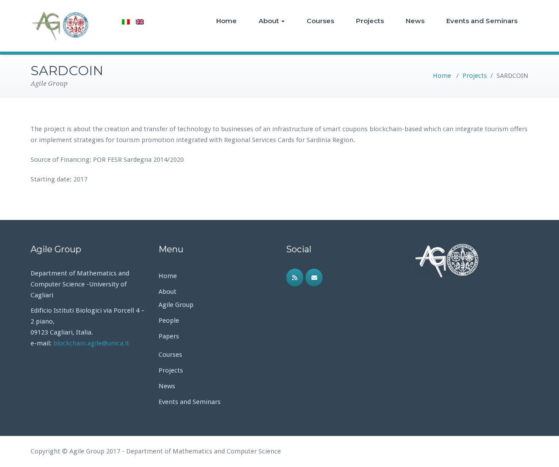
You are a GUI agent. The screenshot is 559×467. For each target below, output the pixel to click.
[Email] (314, 277)
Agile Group (176, 305)
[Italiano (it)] (126, 21)
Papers (169, 336)
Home (226, 21)
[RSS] (295, 277)
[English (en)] (140, 21)
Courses (320, 21)
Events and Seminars (482, 21)
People (169, 320)
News (415, 21)
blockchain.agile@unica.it (92, 343)
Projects (370, 21)
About (269, 21)
